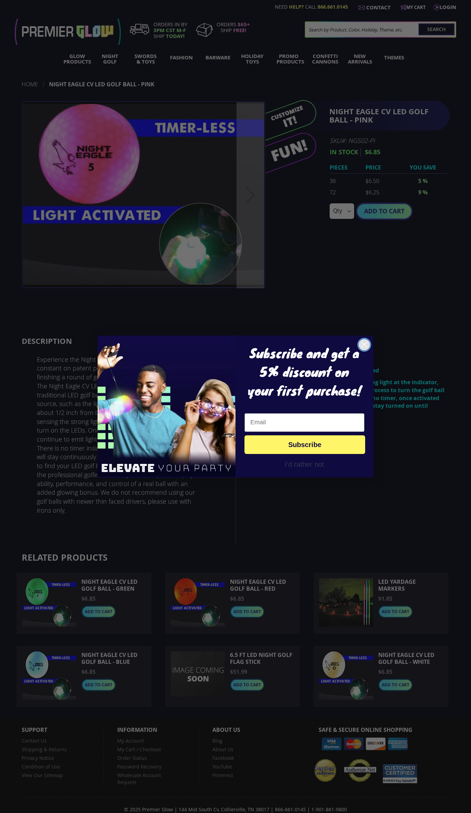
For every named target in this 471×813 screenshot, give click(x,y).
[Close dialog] (364, 344)
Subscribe (304, 444)
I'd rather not (304, 464)
